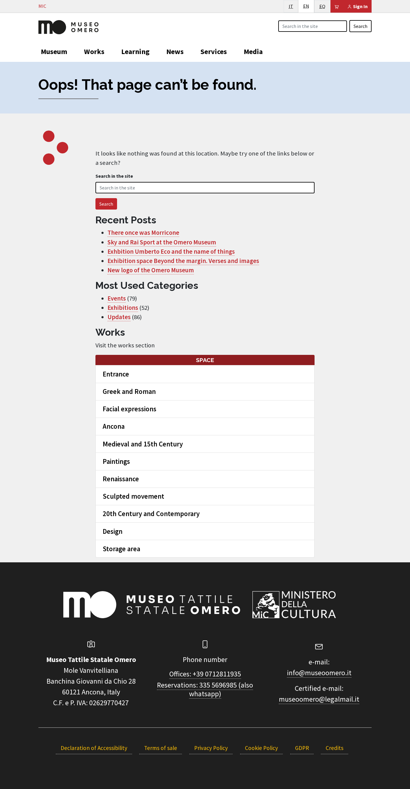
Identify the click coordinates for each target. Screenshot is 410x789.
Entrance (116, 374)
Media (253, 51)
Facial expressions (129, 408)
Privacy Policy (211, 747)
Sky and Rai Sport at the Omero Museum (161, 242)
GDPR (302, 747)
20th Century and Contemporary (151, 513)
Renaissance (121, 478)
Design (112, 531)
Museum (54, 51)
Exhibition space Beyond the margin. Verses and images (183, 261)
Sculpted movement (133, 496)
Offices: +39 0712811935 (205, 674)
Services (213, 51)
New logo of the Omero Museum (150, 270)
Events (116, 298)
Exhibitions (122, 308)
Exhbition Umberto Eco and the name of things (171, 251)
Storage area (121, 548)
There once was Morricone (143, 233)
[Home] (68, 26)
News (175, 51)
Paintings (116, 461)
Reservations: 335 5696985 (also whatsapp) (205, 689)
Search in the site (114, 176)
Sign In (360, 6)
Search (360, 26)
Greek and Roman (129, 391)
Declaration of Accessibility (94, 747)
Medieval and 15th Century (143, 444)
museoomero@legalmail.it (319, 699)
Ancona (114, 426)
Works (94, 51)
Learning (135, 51)
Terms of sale (160, 747)
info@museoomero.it (319, 672)
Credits (334, 747)
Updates (119, 317)
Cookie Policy (261, 747)
